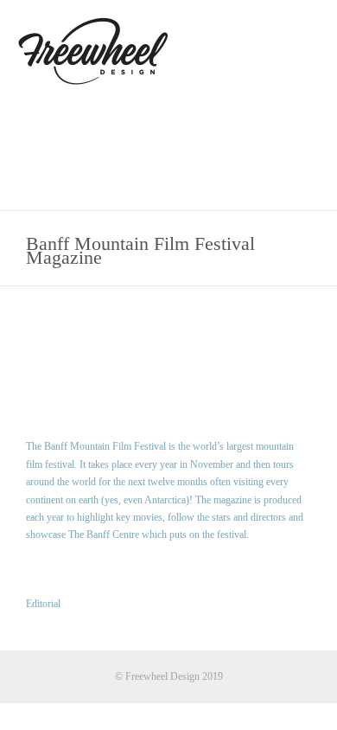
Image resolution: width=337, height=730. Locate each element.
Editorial (43, 604)
